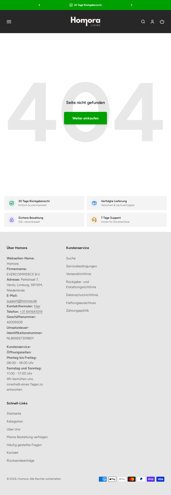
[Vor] (131, 5)
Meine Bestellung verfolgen (27, 437)
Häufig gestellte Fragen (24, 445)
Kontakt (12, 453)
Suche (71, 258)
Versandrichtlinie (78, 274)
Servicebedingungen (81, 266)
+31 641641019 (31, 312)
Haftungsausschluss (81, 303)
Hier (37, 306)
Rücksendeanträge (20, 460)
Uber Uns (13, 429)
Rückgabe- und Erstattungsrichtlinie (81, 284)
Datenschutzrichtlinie (82, 295)
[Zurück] (39, 5)
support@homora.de (22, 301)
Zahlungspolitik (77, 310)
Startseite (14, 413)
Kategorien (15, 421)
